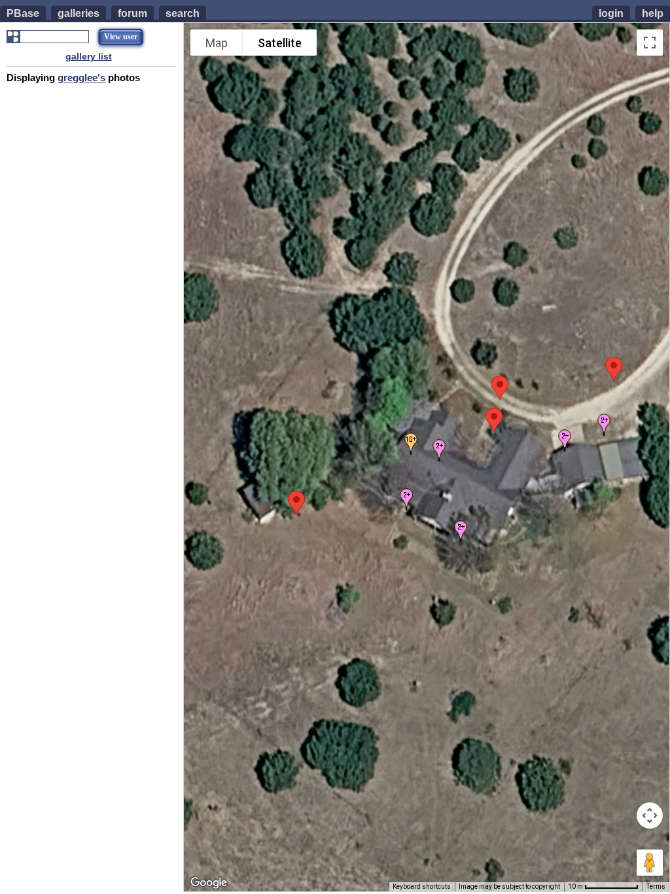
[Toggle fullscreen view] (650, 42)
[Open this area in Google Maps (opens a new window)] (208, 882)
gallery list (88, 56)
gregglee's (81, 77)
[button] (500, 387)
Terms (655, 886)
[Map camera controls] (650, 815)
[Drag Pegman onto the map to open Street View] (650, 862)
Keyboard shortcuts (422, 886)
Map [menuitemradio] (216, 43)
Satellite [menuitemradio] (280, 43)
